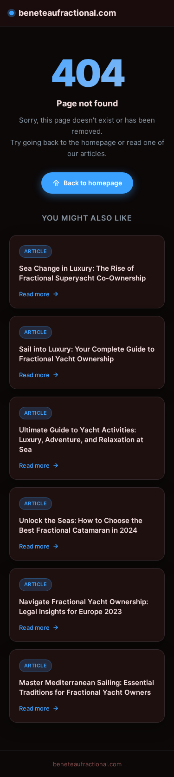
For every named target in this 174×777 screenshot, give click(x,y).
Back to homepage (93, 183)
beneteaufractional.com (67, 13)
